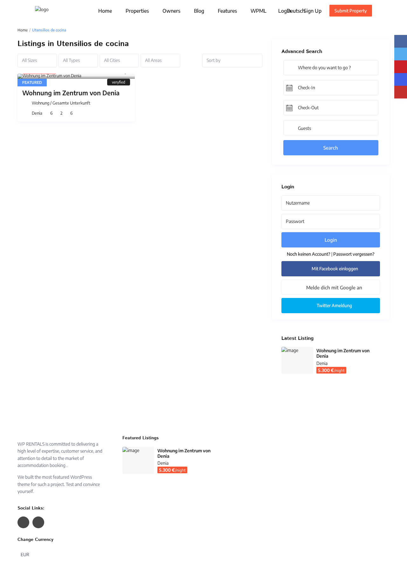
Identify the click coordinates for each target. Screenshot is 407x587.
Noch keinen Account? (308, 254)
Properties (137, 11)
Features (227, 11)
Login (331, 240)
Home (105, 11)
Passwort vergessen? (354, 254)
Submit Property (351, 10)
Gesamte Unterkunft (71, 102)
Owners (171, 11)
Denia (37, 113)
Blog (199, 11)
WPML (258, 11)
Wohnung (40, 102)
